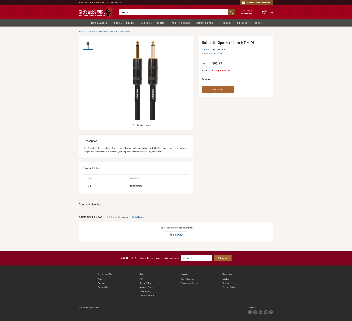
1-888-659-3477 (116, 3)
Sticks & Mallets (98, 23)
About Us (102, 279)
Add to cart (218, 89)
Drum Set (161, 23)
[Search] (231, 12)
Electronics (225, 23)
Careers (101, 283)
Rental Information (189, 279)
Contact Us (103, 287)
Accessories (243, 23)
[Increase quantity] (230, 79)
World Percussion (181, 23)
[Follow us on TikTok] (271, 312)
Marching (145, 23)
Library (116, 23)
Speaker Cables (124, 31)
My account (246, 13)
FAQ (141, 279)
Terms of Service (146, 295)
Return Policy (145, 283)
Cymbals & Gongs (204, 23)
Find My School (229, 287)
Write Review (138, 217)
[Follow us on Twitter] (255, 312)
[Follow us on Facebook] (250, 312)
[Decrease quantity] (215, 79)
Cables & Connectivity (106, 31)
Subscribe (222, 258)
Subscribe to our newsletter (258, 2)
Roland (205, 49)
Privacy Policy (145, 291)
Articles (225, 279)
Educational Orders (189, 283)
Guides (225, 283)
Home (81, 31)
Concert (130, 23)
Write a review (176, 234)
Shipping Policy (146, 287)
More (257, 23)
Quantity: (206, 79)
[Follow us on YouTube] (266, 312)
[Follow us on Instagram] (260, 312)
